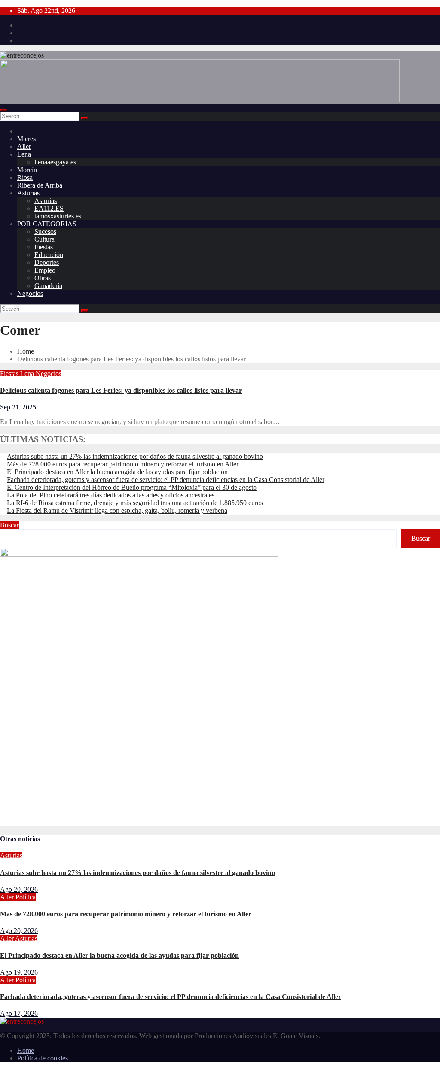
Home (25, 351)
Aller (24, 146)
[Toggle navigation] (3, 110)
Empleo (44, 270)
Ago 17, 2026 (19, 1013)
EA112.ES (49, 208)
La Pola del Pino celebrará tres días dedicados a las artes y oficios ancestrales (110, 495)
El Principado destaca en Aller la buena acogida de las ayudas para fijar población (117, 471)
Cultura (44, 239)
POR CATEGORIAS (46, 223)
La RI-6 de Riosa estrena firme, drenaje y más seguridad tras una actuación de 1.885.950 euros (135, 502)
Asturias (28, 193)
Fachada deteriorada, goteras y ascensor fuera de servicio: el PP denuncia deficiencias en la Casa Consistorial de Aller (165, 479)
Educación (48, 254)
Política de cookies (42, 1058)
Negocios (30, 293)
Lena (24, 154)
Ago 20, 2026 (19, 889)
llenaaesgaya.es (55, 162)
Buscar (9, 525)
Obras (42, 278)
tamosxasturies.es (57, 216)
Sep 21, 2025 (18, 407)
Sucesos (45, 231)
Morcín (27, 169)
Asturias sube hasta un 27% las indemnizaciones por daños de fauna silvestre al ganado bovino (135, 456)
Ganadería (48, 285)
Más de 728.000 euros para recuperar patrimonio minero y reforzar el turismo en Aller (122, 464)
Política (25, 897)
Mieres (26, 138)
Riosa (25, 177)
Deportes (46, 262)
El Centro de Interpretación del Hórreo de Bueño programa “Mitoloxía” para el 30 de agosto (132, 487)
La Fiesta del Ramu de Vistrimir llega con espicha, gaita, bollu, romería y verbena (117, 510)
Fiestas (43, 247)
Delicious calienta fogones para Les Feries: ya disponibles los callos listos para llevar (121, 390)
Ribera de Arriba (39, 185)
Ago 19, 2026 (19, 972)
